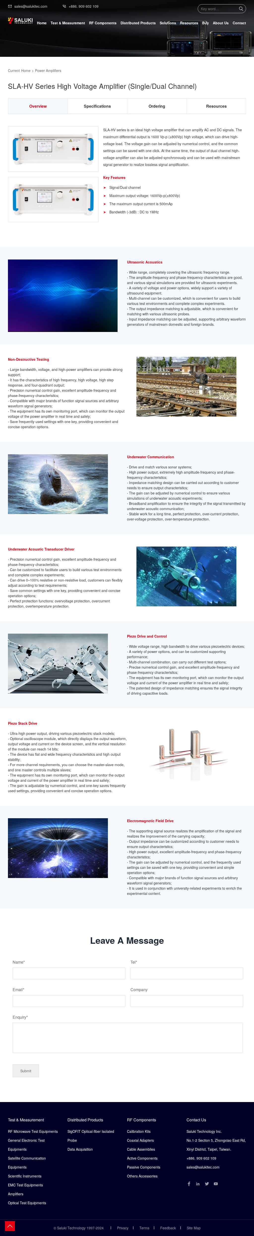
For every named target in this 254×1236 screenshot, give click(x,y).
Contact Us (196, 1120)
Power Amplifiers (48, 70)
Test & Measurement (26, 1120)
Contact (239, 22)
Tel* (133, 962)
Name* (19, 962)
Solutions (168, 22)
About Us (221, 22)
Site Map (194, 1227)
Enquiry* (20, 1017)
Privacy (122, 1227)
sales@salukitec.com (30, 6)
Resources (189, 22)
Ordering (157, 106)
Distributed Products (85, 1120)
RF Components (141, 1120)
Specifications (97, 106)
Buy (205, 22)
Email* (18, 989)
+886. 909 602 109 (83, 6)
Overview (38, 106)
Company (139, 989)
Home (42, 22)
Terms (144, 1227)
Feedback (168, 1227)
